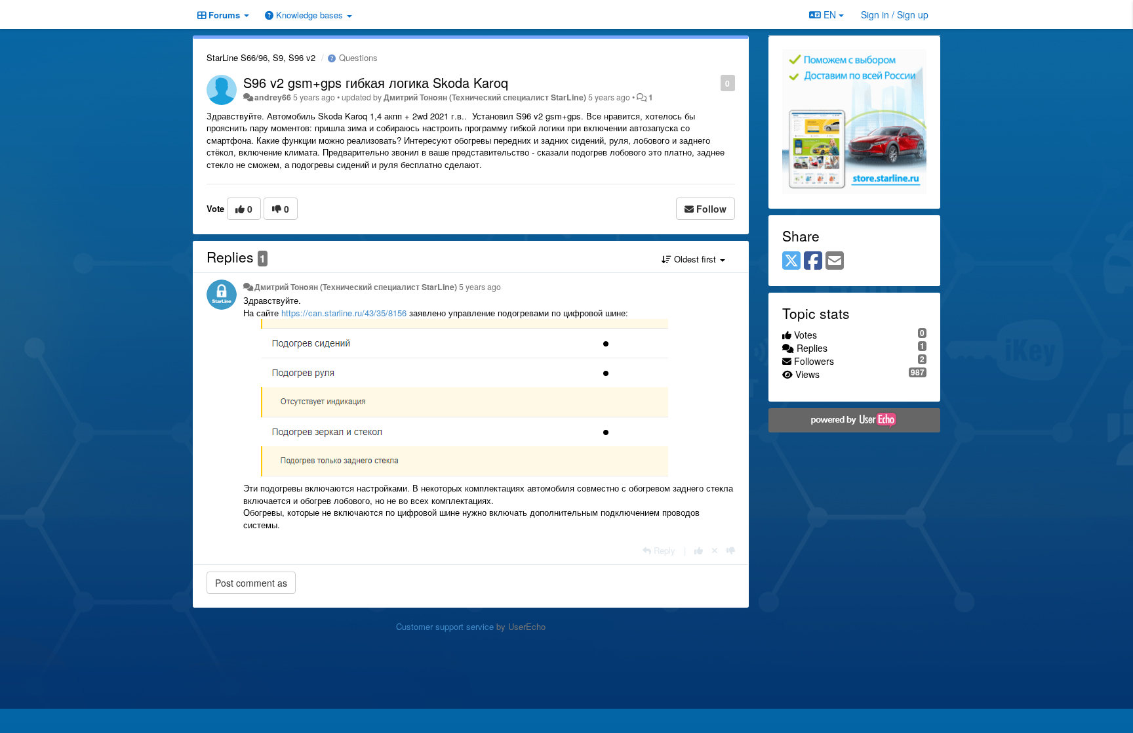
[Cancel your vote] (714, 550)
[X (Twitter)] (791, 261)
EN (830, 14)
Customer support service (445, 626)
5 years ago (480, 287)
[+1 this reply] (698, 550)
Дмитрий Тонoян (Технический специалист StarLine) (485, 97)
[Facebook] (813, 261)
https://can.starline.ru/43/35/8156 (344, 312)
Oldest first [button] (695, 259)
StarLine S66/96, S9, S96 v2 (261, 57)
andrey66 (272, 97)
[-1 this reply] (730, 550)
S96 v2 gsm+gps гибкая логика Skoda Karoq (375, 82)
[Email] (834, 261)
